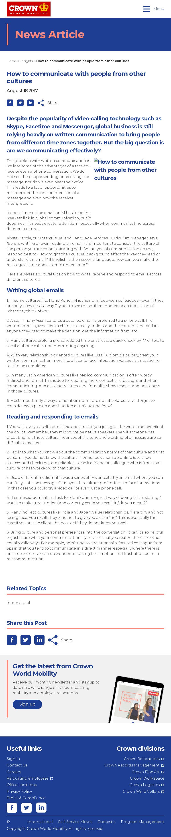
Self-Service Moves (75, 822)
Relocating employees (28, 778)
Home (12, 61)
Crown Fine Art (146, 772)
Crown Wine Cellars (141, 791)
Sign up (27, 704)
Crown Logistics (145, 785)
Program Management (142, 822)
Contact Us (17, 765)
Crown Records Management (132, 765)
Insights (26, 61)
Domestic (107, 822)
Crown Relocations (142, 759)
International (40, 822)
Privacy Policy (19, 791)
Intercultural (18, 603)
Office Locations (22, 785)
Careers (14, 772)
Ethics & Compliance (26, 798)
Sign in (13, 759)
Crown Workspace (147, 778)
